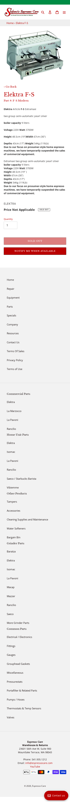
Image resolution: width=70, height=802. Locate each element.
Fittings (11, 646)
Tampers (12, 501)
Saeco (10, 614)
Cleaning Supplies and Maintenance (27, 519)
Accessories (13, 510)
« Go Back (10, 86)
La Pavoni (12, 419)
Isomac (11, 451)
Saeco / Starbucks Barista (21, 478)
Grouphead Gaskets (18, 663)
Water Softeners (16, 528)
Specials (11, 315)
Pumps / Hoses (15, 699)
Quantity (8, 219)
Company (12, 324)
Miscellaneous (15, 672)
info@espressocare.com (38, 763)
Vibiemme (13, 487)
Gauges (11, 654)
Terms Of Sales (15, 351)
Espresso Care (39, 785)
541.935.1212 (39, 759)
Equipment (13, 297)
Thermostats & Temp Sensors (24, 708)
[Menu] (64, 12)
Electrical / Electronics (19, 637)
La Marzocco (14, 411)
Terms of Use (14, 369)
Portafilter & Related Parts (22, 690)
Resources (13, 333)
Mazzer (11, 596)
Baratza (11, 551)
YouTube (35, 766)
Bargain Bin (13, 537)
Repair (10, 288)
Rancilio (11, 428)
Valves (10, 717)
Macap (10, 587)
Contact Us (13, 342)
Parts (10, 306)
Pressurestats (14, 681)
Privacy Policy (15, 360)
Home (10, 23)
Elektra (11, 402)
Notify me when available (35, 251)
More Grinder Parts (18, 622)
